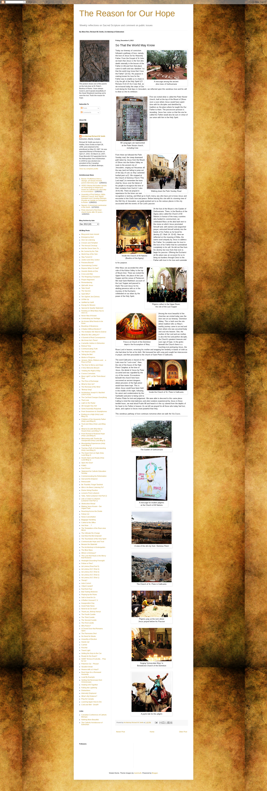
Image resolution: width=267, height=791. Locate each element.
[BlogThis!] (163, 722)
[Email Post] (156, 722)
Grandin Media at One (89, 271)
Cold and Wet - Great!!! (89, 705)
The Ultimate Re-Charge (90, 533)
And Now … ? (86, 525)
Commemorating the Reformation (94, 476)
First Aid (84, 648)
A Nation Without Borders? (91, 329)
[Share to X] (166, 722)
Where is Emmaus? (88, 553)
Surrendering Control (89, 265)
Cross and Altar (87, 274)
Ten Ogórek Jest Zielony (90, 297)
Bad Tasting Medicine (89, 592)
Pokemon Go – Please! (90, 664)
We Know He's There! (89, 340)
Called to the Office (88, 523)
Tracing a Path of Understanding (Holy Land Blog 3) (93, 449)
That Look (85, 400)
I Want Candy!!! (87, 586)
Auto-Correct (86, 583)
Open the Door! (87, 463)
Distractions (85, 690)
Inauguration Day (87, 603)
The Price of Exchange (89, 381)
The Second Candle (89, 620)
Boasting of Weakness (89, 326)
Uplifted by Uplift (87, 302)
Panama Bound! (87, 263)
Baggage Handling (88, 520)
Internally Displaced (88, 693)
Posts (84, 108)
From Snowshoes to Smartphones (94, 411)
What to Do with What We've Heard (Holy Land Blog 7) (91, 430)
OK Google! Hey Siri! (89, 406)
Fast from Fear (86, 589)
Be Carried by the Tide (89, 251)
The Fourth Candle (88, 614)
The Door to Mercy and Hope (92, 365)
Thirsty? (84, 580)
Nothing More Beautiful (90, 720)
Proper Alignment (87, 280)
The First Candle (87, 623)
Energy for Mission (88, 305)
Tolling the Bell (86, 354)
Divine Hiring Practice (89, 490)
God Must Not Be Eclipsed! (91, 536)
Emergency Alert (87, 237)
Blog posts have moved (90, 234)
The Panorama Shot (89, 633)
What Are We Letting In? (90, 335)
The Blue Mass (87, 550)
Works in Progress (88, 357)
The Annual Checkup (89, 246)
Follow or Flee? (87, 563)
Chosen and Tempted (89, 243)
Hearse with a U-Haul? (90, 669)
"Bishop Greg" (86, 390)
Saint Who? (85, 294)
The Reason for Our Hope (127, 13)
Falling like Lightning (89, 688)
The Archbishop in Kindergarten (93, 547)
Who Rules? (86, 626)
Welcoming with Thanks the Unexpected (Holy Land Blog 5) (93, 440)
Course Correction (88, 374)
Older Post (183, 732)
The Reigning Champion (90, 277)
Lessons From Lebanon (90, 493)
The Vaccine (86, 291)
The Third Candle (88, 617)
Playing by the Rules (89, 595)
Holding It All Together (89, 685)
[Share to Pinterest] (171, 722)
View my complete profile (88, 169)
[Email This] (160, 722)
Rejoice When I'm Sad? (90, 268)
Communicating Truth (89, 349)
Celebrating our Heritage (90, 318)
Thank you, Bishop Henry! (91, 612)
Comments (86, 112)
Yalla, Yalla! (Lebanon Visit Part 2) (94, 496)
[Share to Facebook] (168, 722)
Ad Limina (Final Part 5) (90, 566)
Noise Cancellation (88, 517)
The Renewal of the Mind (90, 387)
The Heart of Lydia (88, 352)
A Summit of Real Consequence (93, 338)
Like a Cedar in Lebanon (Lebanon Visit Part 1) (90, 500)
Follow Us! (85, 514)
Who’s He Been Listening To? (92, 487)
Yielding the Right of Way (90, 371)
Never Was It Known (89, 316)
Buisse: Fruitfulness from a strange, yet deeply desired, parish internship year (91, 181)
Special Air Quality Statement (92, 308)
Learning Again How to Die (91, 702)
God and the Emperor (89, 479)
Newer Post (120, 732)
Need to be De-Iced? (89, 609)
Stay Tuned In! (86, 257)
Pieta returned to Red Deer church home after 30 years (91, 211)
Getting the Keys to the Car (91, 653)
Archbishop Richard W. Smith (93, 136)
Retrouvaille (86, 482)
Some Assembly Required (91, 409)
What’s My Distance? (89, 696)
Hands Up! (85, 642)
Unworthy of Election (89, 639)
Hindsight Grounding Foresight (93, 561)
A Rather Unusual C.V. (89, 600)
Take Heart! (85, 288)
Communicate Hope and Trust (92, 542)
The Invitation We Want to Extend (93, 332)
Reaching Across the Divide (91, 511)
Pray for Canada (87, 699)
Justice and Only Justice (90, 260)
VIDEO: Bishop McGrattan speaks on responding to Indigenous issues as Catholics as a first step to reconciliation (94, 189)
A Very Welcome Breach (90, 368)
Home (152, 732)
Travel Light (85, 650)
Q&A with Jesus (87, 285)
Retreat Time (86, 346)
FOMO (83, 466)
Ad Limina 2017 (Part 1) (90, 578)
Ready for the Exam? (89, 656)
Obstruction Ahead (88, 504)
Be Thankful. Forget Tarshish (92, 485)
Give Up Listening (88, 240)
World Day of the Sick (89, 254)
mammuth (138, 773)
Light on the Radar (88, 403)
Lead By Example (88, 677)
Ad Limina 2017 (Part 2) (90, 575)
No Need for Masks (88, 636)
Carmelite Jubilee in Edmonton (93, 343)
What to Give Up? (88, 384)
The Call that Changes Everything (94, 397)
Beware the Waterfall (89, 544)
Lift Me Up (85, 299)
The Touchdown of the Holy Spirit (93, 539)
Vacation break (87, 667)
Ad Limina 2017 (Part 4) (90, 569)
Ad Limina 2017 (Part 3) (90, 572)
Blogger (155, 773)
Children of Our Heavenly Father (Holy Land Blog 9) (93, 420)
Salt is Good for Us (88, 597)
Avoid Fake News (88, 606)
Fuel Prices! (85, 468)
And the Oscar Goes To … (91, 248)
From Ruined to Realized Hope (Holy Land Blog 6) (93, 435)
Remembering (86, 282)
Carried (84, 645)
